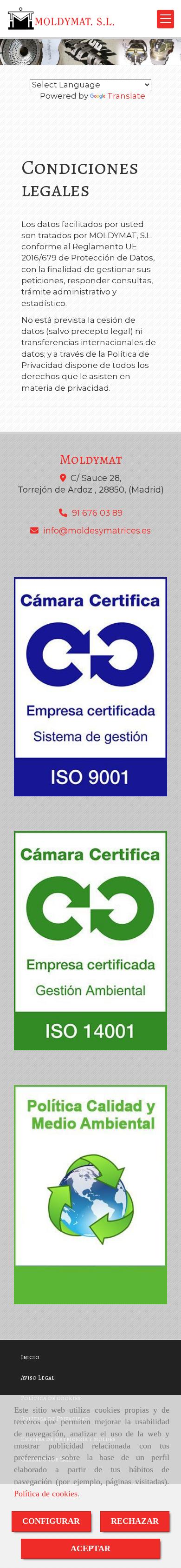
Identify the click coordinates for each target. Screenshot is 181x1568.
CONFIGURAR (51, 1521)
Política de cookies (46, 1493)
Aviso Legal (37, 1377)
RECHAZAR (135, 1521)
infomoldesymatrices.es (97, 531)
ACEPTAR (90, 1548)
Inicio (30, 1357)
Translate (126, 95)
